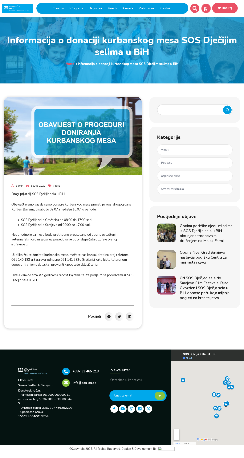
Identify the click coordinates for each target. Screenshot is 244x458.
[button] (195, 8)
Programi (76, 8)
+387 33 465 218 (86, 371)
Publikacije (146, 8)
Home (70, 64)
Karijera (127, 8)
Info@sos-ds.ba (84, 383)
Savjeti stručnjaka (172, 189)
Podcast (166, 163)
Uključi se (95, 8)
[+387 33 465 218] (66, 371)
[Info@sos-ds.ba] (66, 383)
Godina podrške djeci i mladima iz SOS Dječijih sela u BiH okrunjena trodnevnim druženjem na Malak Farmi (206, 233)
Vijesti (112, 8)
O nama (58, 8)
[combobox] (195, 109)
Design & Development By (139, 449)
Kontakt (166, 8)
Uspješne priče (170, 176)
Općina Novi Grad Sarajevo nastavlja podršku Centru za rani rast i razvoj (203, 257)
